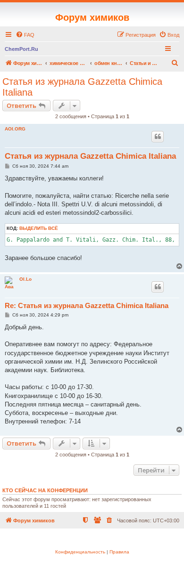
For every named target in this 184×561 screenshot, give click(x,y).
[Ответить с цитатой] (157, 136)
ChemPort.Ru (21, 49)
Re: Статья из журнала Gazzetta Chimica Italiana (86, 305)
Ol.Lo (25, 279)
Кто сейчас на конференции (45, 490)
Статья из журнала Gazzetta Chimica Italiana (82, 87)
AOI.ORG (15, 128)
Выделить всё (38, 228)
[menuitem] (25, 35)
